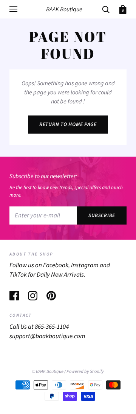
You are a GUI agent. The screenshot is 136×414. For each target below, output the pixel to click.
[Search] (106, 8)
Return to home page (68, 124)
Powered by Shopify (85, 371)
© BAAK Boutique (47, 371)
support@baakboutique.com (47, 336)
